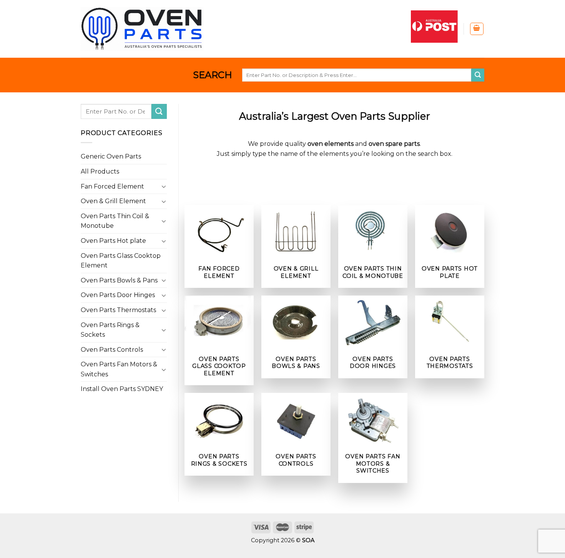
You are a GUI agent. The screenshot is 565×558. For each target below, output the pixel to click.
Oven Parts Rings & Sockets (110, 330)
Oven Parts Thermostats (118, 310)
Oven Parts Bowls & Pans (119, 280)
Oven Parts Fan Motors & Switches (119, 369)
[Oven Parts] (142, 28)
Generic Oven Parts (111, 156)
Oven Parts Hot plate (113, 240)
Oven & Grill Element (113, 201)
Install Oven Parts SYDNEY (122, 389)
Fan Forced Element (112, 186)
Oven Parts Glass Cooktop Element (121, 260)
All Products (100, 171)
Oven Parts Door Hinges (118, 295)
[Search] (477, 75)
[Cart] (477, 29)
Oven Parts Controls (112, 349)
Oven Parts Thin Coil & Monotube (115, 221)
